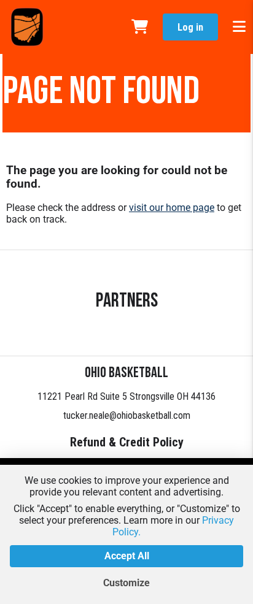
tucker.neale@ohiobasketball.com (126, 415)
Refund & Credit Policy (127, 442)
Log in (190, 27)
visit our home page (171, 207)
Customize (126, 583)
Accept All (126, 556)
